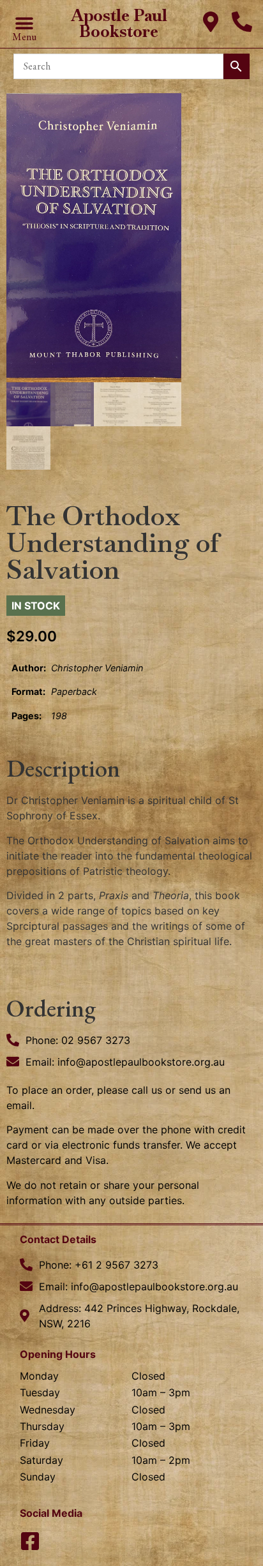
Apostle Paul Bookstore (119, 23)
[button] (24, 23)
